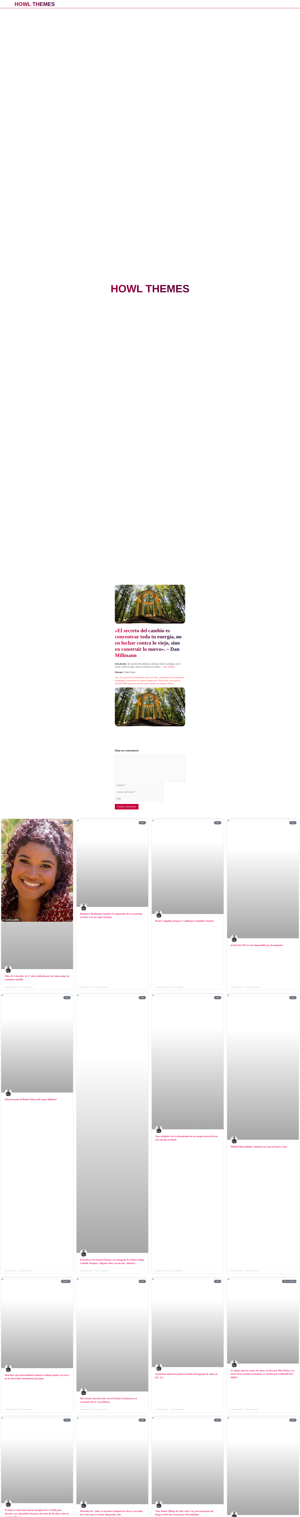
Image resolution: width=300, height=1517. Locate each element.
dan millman (169, 667)
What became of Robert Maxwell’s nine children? (31, 1099)
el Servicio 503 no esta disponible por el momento (257, 945)
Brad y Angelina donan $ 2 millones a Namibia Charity (184, 920)
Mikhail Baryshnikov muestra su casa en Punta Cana (259, 1146)
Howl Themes (35, 4)
